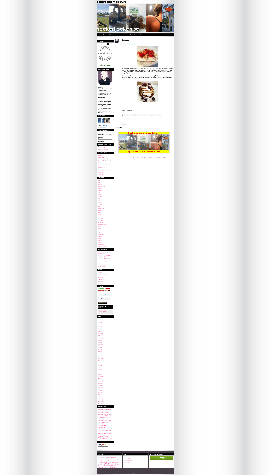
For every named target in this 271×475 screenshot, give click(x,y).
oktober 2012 (100, 383)
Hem (99, 34)
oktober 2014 (100, 340)
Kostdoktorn (100, 275)
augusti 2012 (100, 387)
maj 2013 (100, 371)
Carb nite (100, 184)
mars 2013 (100, 374)
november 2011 (101, 403)
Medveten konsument (102, 224)
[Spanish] (105, 444)
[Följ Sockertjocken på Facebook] (101, 124)
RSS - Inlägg (102, 147)
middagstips (104, 428)
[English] (98, 444)
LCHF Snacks (100, 220)
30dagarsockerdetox (102, 409)
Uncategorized (101, 244)
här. (136, 73)
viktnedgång (108, 438)
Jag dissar (100, 202)
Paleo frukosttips (102, 432)
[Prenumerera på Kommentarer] (98, 149)
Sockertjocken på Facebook (102, 307)
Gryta (99, 198)
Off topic (136, 34)
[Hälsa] (101, 289)
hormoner (102, 415)
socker (105, 435)
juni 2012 (100, 390)
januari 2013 (100, 378)
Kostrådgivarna (101, 277)
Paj (98, 230)
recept (102, 435)
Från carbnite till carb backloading (104, 170)
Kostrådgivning (101, 208)
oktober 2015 (100, 319)
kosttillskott (108, 418)
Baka (99, 180)
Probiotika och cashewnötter (103, 159)
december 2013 (101, 358)
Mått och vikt (100, 222)
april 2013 (100, 372)
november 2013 (101, 360)
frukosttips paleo (132, 119)
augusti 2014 (100, 344)
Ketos (99, 206)
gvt (110, 414)
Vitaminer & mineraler (102, 246)
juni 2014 (100, 347)
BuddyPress (133, 473)
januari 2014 (100, 356)
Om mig (104, 34)
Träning (125, 34)
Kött (99, 212)
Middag (99, 226)
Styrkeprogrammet (101, 283)
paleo (109, 430)
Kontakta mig (143, 34)
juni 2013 (100, 369)
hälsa (106, 416)
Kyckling (99, 214)
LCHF (110, 34)
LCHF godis (107, 424)
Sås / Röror (100, 240)
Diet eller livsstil (101, 174)
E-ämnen (105, 412)
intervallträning (100, 417)
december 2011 (101, 401)
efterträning (127, 119)
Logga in (125, 457)
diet (103, 412)
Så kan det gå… (101, 172)
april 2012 (100, 394)
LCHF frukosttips (103, 423)
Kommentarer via (128, 460)
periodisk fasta (107, 433)
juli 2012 (99, 388)
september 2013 (101, 363)
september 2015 (101, 320)
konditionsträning (116, 462)
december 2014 (101, 337)
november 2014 (101, 338)
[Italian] (102, 444)
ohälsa (105, 430)
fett (108, 412)
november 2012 (101, 381)
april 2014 (100, 351)
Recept (114, 34)
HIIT (99, 415)
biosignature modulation (111, 457)
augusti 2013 (100, 365)
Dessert (99, 188)
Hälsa (131, 34)
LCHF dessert (101, 422)
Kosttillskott (100, 210)
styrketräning (103, 437)
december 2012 (101, 380)
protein (99, 435)
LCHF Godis (100, 218)
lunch (107, 427)
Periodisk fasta (101, 234)
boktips (108, 411)
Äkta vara (100, 272)
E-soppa (99, 190)
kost (99, 464)
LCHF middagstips (102, 426)
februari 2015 (100, 333)
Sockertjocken (101, 255)
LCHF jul (100, 425)
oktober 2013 (100, 362)
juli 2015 (99, 324)
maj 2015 (100, 328)
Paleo (99, 232)
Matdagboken (100, 281)
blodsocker (105, 411)
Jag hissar (100, 204)
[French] (99, 444)
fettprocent (100, 414)
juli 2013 (99, 367)
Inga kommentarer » (169, 121)
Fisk (99, 192)
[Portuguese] (103, 444)
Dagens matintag (101, 186)
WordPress (127, 473)
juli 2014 (99, 346)
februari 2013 (100, 376)
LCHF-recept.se (101, 279)
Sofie (99, 252)
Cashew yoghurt (101, 157)
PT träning (100, 236)
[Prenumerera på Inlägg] (98, 147)
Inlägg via (127, 458)
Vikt (104, 438)
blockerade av (161, 458)
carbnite (100, 412)
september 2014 (101, 342)
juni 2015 (100, 326)
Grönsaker (100, 196)
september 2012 (101, 385)
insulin (110, 415)
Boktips (120, 34)
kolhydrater (106, 417)
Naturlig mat (100, 430)
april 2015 (100, 329)
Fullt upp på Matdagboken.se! (103, 169)
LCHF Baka (107, 420)
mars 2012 (100, 396)
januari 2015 (100, 335)
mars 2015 (100, 331)
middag (99, 428)
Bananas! (100, 155)
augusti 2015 (100, 322)
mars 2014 (100, 353)
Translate (100, 442)
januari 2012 (100, 399)
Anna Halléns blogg (102, 274)
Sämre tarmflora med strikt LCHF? (104, 164)
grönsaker (108, 414)
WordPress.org (127, 462)
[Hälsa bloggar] (107, 289)
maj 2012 (100, 392)
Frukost (99, 194)
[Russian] (104, 444)
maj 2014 (100, 349)
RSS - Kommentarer (103, 149)
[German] (100, 444)
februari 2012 (100, 397)
